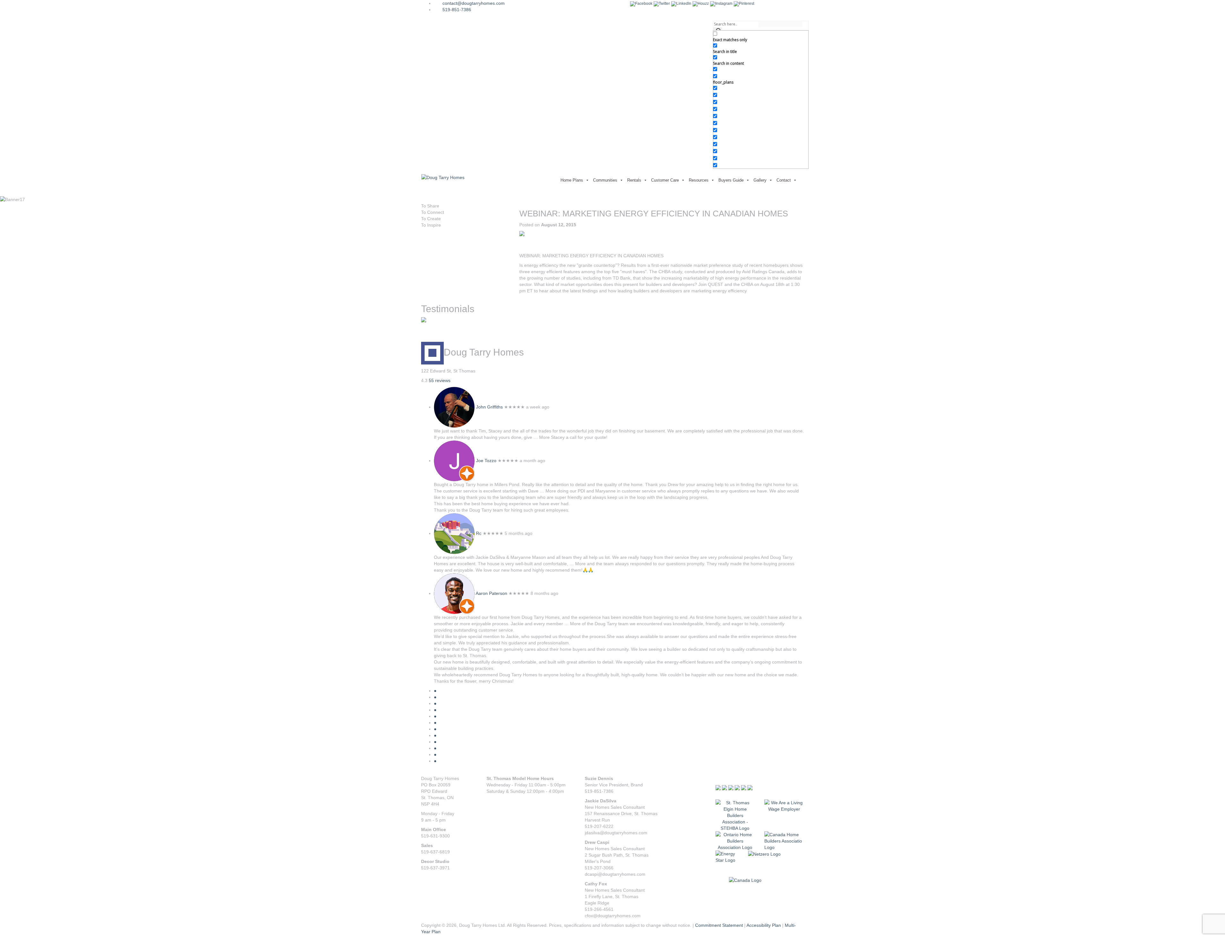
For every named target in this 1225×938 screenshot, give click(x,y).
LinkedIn (683, 3)
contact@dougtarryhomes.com (473, 3)
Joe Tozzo (486, 460)
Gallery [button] (760, 180)
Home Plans (572, 180)
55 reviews (439, 380)
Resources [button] (699, 180)
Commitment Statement (719, 925)
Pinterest (746, 3)
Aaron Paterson (491, 593)
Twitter (664, 3)
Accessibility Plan (763, 925)
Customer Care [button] (665, 180)
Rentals (634, 180)
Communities (605, 180)
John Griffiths (489, 406)
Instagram (723, 3)
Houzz (703, 3)
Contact (783, 180)
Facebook (643, 3)
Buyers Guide (731, 180)
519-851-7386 (456, 9)
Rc (478, 533)
